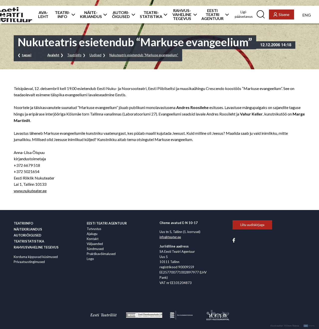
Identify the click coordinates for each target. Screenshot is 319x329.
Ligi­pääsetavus (244, 14)
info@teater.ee (170, 237)
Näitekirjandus (28, 229)
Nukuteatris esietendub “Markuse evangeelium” (143, 55)
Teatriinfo (74, 55)
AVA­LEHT (43, 14)
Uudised (95, 55)
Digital (310, 325)
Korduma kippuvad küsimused (36, 257)
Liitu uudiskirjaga (252, 225)
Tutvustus (94, 229)
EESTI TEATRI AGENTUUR (212, 14)
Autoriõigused (27, 235)
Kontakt (92, 239)
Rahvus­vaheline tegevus (36, 247)
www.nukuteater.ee (30, 190)
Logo (90, 259)
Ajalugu (92, 234)
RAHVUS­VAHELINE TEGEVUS (181, 14)
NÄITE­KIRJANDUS (91, 14)
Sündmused (95, 249)
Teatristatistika (29, 241)
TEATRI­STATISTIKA (151, 14)
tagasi (26, 55)
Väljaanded (95, 244)
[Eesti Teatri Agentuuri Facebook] (234, 240)
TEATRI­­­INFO (62, 14)
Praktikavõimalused (101, 254)
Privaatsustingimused (29, 262)
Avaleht (53, 55)
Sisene (284, 14)
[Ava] (72, 14)
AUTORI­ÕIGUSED (121, 14)
